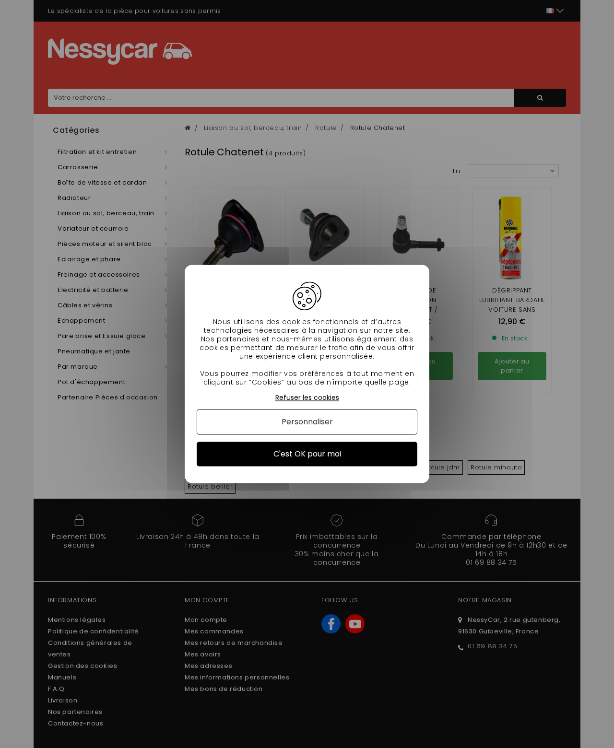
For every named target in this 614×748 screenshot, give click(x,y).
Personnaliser (307, 421)
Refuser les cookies (307, 398)
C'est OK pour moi (307, 453)
